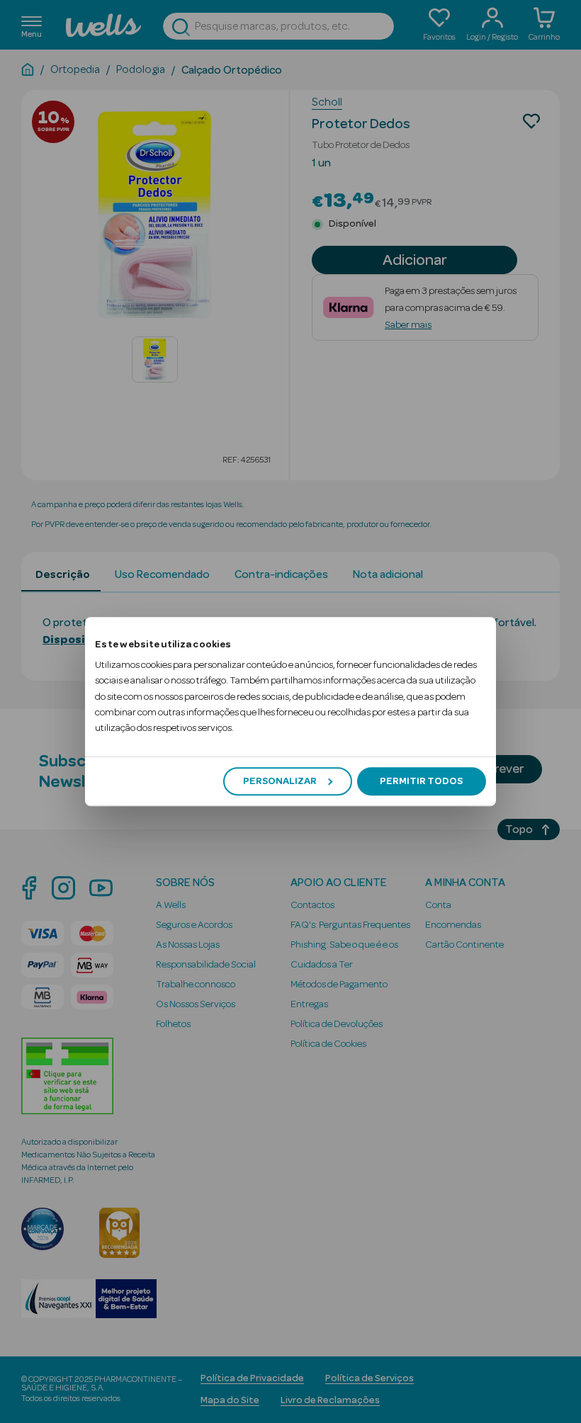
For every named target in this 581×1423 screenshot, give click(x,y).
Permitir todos (421, 781)
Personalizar (280, 781)
